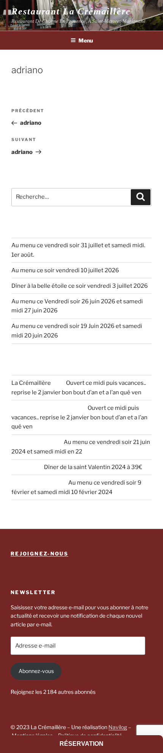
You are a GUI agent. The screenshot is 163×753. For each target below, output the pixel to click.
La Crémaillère (31, 383)
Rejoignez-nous (39, 554)
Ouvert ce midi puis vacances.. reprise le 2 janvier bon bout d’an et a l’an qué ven (79, 417)
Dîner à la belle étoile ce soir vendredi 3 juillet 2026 (79, 285)
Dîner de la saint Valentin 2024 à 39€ (93, 467)
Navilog (117, 727)
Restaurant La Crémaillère (71, 11)
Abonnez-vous (36, 671)
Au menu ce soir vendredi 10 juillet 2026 (65, 270)
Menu (85, 40)
